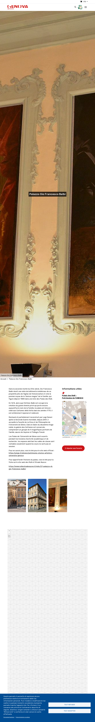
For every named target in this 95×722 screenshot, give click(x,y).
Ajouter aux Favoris (74, 448)
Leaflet (66, 435)
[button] (74, 418)
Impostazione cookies (23, 717)
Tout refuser (69, 705)
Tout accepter (69, 711)
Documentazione (9, 717)
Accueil (3, 379)
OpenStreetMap (76, 435)
